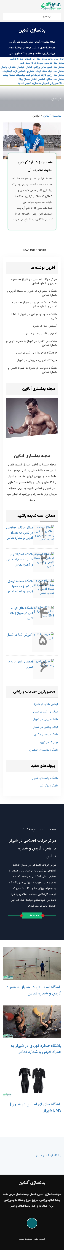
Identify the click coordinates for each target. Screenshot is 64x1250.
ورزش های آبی (39, 59)
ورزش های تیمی (55, 67)
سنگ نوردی (41, 71)
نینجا (12, 75)
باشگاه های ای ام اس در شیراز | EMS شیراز (34, 316)
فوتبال (29, 67)
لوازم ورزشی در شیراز (45, 727)
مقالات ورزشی (57, 83)
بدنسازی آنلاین (32, 30)
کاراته (43, 75)
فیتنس (41, 79)
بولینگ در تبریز (49, 742)
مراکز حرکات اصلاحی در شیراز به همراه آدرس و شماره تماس (34, 281)
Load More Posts (34, 250)
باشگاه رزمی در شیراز (45, 719)
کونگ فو (35, 75)
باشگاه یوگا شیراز (48, 786)
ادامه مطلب (33, 916)
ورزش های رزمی (55, 75)
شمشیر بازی (19, 71)
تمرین (28, 83)
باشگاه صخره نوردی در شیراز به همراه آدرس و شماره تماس (34, 305)
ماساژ (27, 79)
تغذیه (21, 83)
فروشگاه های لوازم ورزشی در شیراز (36, 353)
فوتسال (21, 67)
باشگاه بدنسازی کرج (46, 735)
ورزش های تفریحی (54, 63)
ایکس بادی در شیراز (46, 704)
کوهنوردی (7, 71)
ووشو (5, 75)
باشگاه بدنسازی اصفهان (43, 750)
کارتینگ (29, 63)
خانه (62, 59)
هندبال (12, 67)
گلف (22, 63)
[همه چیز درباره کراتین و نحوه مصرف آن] (32, 141)
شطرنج (30, 71)
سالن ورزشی (39, 67)
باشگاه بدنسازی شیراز (45, 778)
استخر (27, 59)
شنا (21, 59)
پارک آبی (14, 59)
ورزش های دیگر (56, 71)
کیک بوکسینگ (23, 75)
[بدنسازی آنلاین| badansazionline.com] (51, 6)
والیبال (4, 67)
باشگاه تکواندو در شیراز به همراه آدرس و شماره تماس (32, 370)
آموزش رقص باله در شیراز (41, 334)
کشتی (34, 79)
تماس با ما (53, 59)
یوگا (21, 79)
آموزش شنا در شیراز (45, 326)
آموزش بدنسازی (40, 83)
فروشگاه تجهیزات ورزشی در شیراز (37, 360)
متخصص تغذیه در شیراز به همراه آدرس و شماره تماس (31, 343)
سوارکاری (38, 63)
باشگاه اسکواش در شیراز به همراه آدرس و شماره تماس (32, 293)
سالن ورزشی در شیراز (45, 712)
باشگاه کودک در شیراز (48, 1155)
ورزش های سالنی (55, 79)
